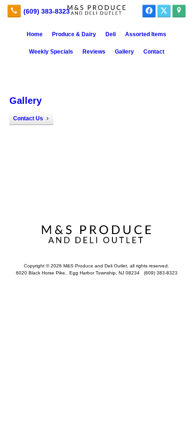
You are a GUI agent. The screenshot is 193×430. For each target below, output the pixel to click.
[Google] (178, 11)
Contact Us (28, 118)
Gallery (124, 51)
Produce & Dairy (74, 34)
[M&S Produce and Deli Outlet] (96, 10)
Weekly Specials (51, 51)
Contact (153, 51)
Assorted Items (145, 34)
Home (35, 34)
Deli (110, 34)
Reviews (93, 51)
